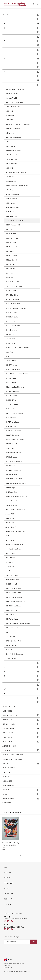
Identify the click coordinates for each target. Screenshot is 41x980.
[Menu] (38, 4)
